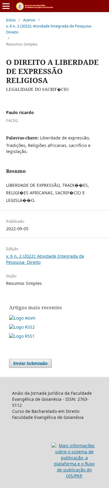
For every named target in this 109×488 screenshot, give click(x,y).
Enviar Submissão (30, 363)
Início (11, 20)
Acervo (29, 20)
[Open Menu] (6, 6)
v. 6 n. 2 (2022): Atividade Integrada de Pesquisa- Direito (49, 29)
